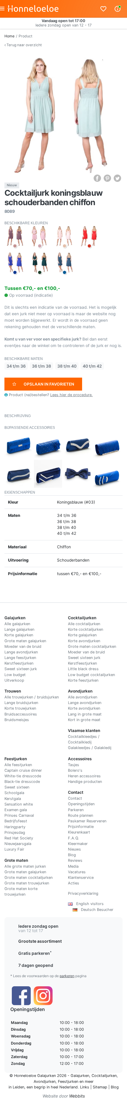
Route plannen (80, 815)
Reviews (75, 860)
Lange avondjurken (21, 652)
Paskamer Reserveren (87, 821)
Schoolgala (14, 793)
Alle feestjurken (18, 765)
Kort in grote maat (84, 720)
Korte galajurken (18, 635)
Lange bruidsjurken (21, 702)
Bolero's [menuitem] (75, 770)
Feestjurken (68, 1081)
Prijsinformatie (81, 826)
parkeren (67, 976)
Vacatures (77, 872)
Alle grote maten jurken (25, 866)
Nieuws (74, 849)
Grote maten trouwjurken (26, 883)
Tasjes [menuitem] (73, 765)
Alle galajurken (17, 624)
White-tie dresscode (22, 776)
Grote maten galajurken (25, 641)
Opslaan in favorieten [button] (49, 384)
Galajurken (80, 1075)
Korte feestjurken (83, 680)
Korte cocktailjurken (85, 629)
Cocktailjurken (104, 1075)
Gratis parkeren (35, 953)
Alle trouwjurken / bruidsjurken (31, 697)
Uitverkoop (14, 680)
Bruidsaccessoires (20, 714)
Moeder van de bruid (22, 646)
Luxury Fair (14, 849)
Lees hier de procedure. (71, 395)
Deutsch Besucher (95, 909)
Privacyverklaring (83, 893)
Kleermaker (78, 843)
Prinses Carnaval (19, 815)
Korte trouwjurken (20, 708)
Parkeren (76, 810)
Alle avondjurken (82, 697)
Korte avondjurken (84, 641)
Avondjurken (45, 1081)
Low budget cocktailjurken (91, 675)
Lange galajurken (19, 629)
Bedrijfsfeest (15, 821)
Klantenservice (81, 877)
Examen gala (15, 810)
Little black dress (83, 669)
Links (84, 1087)
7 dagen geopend (35, 965)
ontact (76, 798)
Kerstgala (12, 798)
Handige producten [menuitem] (85, 781)
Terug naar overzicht (24, 45)
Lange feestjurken (20, 657)
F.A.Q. (73, 838)
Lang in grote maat (85, 714)
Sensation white (18, 804)
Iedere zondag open (38, 926)
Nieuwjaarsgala (17, 843)
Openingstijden (81, 804)
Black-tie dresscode (22, 781)
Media (73, 866)
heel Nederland (64, 1087)
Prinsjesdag (14, 832)
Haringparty (14, 827)
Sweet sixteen (16, 787)
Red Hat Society (18, 838)
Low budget (15, 675)
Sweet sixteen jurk (20, 669)
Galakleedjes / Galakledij (89, 748)
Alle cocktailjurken (84, 624)
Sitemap (100, 1087)
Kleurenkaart (79, 832)
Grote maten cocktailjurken (92, 646)
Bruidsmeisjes (16, 720)
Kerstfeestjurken (18, 663)
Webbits (77, 1095)
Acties (73, 883)
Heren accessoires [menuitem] (84, 776)
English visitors (88, 904)
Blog (72, 855)
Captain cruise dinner (23, 770)
